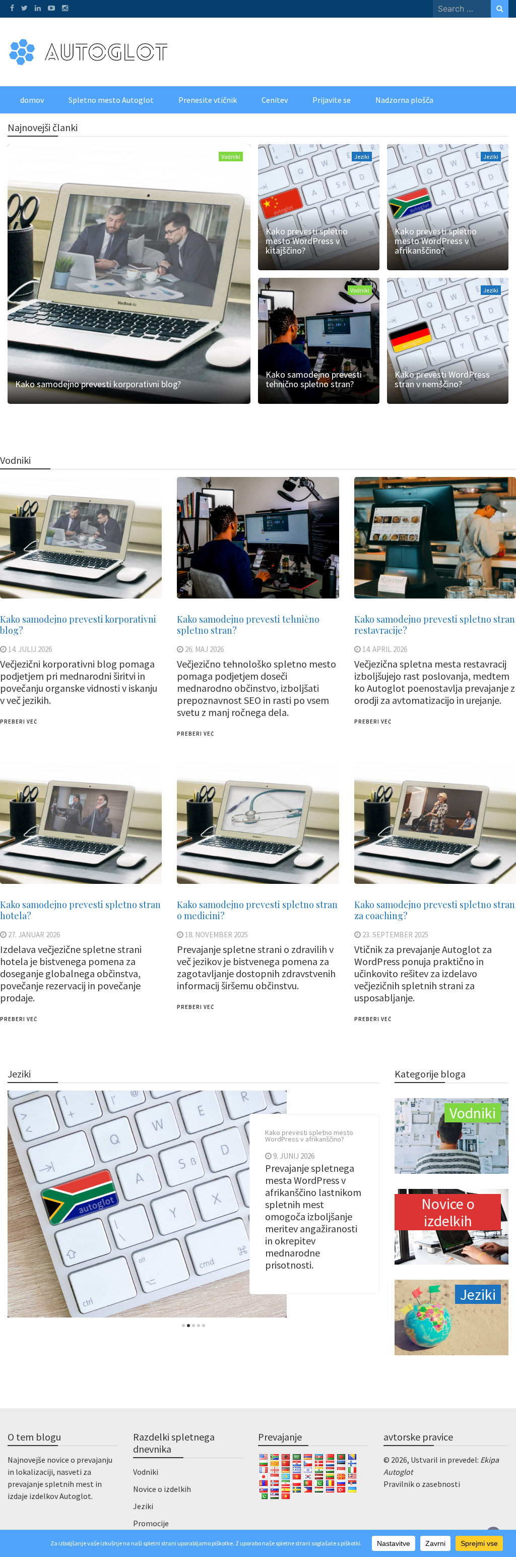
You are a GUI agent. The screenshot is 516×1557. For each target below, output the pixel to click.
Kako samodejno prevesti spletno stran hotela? (80, 910)
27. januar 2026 (34, 934)
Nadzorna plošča (404, 100)
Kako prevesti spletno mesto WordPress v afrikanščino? (436, 240)
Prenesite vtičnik (207, 100)
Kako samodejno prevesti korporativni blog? (98, 384)
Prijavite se (331, 100)
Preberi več (18, 721)
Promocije (151, 1523)
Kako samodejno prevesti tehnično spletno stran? (314, 379)
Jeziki (361, 156)
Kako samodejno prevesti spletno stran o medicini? (257, 910)
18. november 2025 (216, 934)
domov (32, 100)
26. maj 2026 (204, 649)
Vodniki (230, 156)
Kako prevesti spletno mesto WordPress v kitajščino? (307, 240)
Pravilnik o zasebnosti (421, 1484)
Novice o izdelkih (162, 1489)
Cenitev (275, 100)
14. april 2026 (384, 649)
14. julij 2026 (30, 649)
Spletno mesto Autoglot (111, 100)
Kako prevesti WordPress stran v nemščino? (442, 379)
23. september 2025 (395, 934)
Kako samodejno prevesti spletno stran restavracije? (434, 624)
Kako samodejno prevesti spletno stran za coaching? (434, 910)
